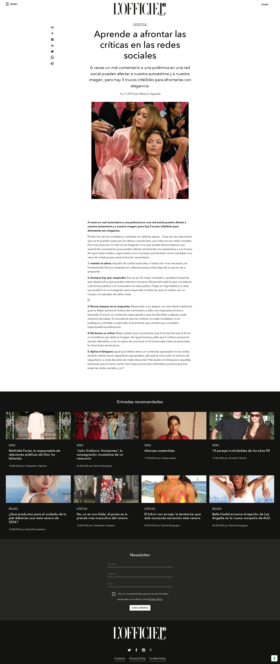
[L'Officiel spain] (140, 9)
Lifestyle (140, 24)
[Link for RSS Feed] (150, 650)
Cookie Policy (157, 658)
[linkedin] (52, 46)
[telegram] (52, 64)
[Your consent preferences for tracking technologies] (274, 658)
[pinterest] (52, 40)
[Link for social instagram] (143, 650)
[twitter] (52, 52)
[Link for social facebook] (136, 650)
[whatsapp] (52, 58)
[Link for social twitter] (129, 650)
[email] (52, 28)
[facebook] (52, 34)
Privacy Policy (156, 599)
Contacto (119, 658)
